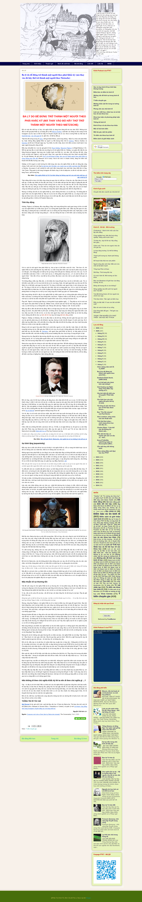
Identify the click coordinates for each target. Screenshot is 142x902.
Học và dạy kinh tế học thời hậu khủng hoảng (107, 521)
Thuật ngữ (49, 64)
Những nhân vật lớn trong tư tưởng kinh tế (107, 555)
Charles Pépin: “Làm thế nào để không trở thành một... (105, 429)
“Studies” (97, 496)
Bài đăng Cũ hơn (80, 738)
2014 (98, 485)
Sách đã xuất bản (64, 64)
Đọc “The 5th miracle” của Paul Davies (105, 413)
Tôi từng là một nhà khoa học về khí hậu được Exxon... (106, 407)
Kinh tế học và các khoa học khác (106, 125)
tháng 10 (101, 339)
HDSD (109, 64)
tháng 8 (100, 344)
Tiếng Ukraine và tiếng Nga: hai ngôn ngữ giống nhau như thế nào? (111, 727)
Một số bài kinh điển (101, 128)
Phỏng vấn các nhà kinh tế (103, 109)
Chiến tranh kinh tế (100, 509)
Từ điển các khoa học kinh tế (104, 135)
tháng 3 (100, 359)
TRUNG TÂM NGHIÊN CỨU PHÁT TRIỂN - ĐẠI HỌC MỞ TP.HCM (105, 316)
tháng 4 (100, 356)
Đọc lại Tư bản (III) (108, 805)
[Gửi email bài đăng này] (32, 726)
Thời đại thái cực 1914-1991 (107, 580)
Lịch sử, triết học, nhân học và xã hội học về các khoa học (107, 113)
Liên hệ (100, 64)
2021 (98, 465)
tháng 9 (100, 342)
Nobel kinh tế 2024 (111, 571)
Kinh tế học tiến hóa (105, 535)
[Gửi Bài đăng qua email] (28, 726)
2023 (98, 460)
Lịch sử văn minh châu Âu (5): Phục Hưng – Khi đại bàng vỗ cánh (110, 710)
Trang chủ (26, 64)
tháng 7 (100, 347)
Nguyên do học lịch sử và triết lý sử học (110, 790)
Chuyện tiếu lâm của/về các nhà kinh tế (106, 192)
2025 (98, 331)
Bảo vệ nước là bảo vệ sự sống (104, 307)
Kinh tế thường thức (101, 541)
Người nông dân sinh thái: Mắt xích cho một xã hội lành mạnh (106, 265)
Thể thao (104, 576)
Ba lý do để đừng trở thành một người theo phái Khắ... (105, 373)
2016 (98, 480)
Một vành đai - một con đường (105, 552)
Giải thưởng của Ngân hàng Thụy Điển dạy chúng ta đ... (105, 388)
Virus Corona (106, 594)
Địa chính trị (111, 511)
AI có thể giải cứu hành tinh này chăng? (105, 383)
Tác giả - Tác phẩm (107, 574)
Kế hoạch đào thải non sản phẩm (104, 260)
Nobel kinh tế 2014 (114, 560)
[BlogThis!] (34, 726)
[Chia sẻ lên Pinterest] (40, 726)
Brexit (102, 506)
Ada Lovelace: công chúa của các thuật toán (106, 417)
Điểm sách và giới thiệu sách (104, 138)
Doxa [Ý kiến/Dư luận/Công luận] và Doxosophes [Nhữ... (105, 442)
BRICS (109, 506)
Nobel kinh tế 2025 (100, 573)
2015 (98, 482)
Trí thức (107, 585)
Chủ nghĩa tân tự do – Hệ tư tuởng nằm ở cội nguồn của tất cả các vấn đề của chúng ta (111, 774)
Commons (112, 509)
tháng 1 (100, 364)
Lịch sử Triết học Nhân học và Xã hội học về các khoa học (107, 547)
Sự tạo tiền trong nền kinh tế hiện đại (109, 742)
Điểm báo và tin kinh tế (107, 513)
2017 (98, 477)
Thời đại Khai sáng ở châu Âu (107, 579)
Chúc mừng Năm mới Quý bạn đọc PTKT (106, 452)
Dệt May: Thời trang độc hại (103, 272)
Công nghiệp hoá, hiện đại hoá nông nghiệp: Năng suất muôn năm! (106, 236)
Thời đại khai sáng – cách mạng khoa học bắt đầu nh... (105, 423)
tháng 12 (101, 333)
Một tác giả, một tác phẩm (103, 132)
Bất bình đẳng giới (113, 502)
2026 (98, 328)
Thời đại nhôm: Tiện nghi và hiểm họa (106, 299)
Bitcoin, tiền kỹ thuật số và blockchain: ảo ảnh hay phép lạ (110, 692)
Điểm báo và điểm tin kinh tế (104, 92)
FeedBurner (111, 619)
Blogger (88, 898)
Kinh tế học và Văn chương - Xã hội (106, 539)
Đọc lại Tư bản (113, 519)
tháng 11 (101, 336)
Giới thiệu (37, 64)
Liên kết (90, 64)
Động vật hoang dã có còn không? (105, 285)
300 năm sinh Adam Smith (103, 500)
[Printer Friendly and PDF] (80, 718)
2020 (98, 468)
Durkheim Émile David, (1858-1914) (105, 378)
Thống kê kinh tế (100, 122)
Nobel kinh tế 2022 (106, 569)
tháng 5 (100, 353)
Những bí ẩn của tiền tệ (102, 554)
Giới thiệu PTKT (99, 521)
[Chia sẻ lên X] (36, 726)
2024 (98, 457)
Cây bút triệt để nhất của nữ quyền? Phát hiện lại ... (106, 395)
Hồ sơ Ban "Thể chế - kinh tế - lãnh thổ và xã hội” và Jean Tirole (107, 524)
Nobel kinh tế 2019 (111, 565)
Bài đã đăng (78, 64)
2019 (98, 471)
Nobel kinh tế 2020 (100, 567)
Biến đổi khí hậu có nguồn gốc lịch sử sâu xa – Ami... (106, 435)
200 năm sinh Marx (112, 498)
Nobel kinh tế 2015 (102, 562)
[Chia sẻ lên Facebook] (38, 726)
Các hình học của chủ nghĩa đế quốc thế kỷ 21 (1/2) (105, 401)
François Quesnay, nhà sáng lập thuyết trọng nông (110, 820)
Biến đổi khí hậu (104, 504)
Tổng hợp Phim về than (101, 269)
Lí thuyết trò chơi (103, 543)
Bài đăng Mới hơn (28, 738)
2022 (98, 463)
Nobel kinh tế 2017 (106, 564)
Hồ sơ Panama (108, 528)
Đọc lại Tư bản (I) (108, 757)
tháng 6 (100, 350)
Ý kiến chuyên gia (31, 729)
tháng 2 (100, 361)
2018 (98, 474)
